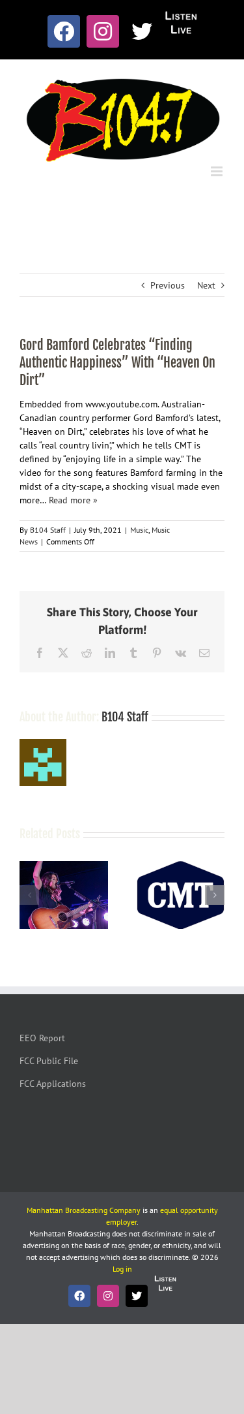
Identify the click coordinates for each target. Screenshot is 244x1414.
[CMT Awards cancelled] (181, 867)
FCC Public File (49, 1061)
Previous (167, 285)
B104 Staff (48, 530)
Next (206, 285)
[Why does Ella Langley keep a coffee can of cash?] (64, 867)
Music (139, 530)
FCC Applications (53, 1084)
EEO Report (42, 1038)
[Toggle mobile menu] (217, 171)
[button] (29, 895)
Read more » (73, 500)
